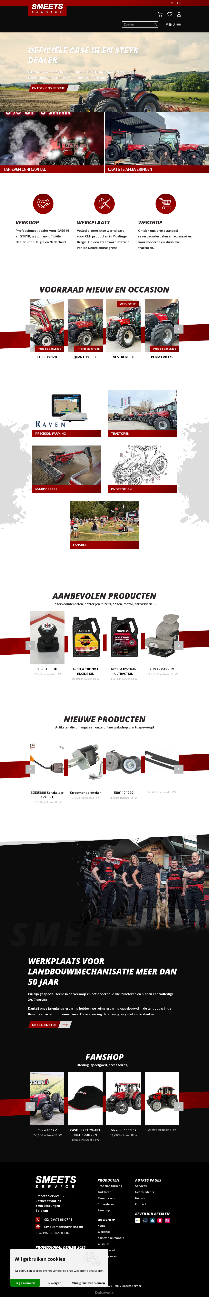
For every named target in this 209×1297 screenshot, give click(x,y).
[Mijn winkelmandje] (160, 14)
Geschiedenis (144, 1192)
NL (172, 3)
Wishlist (103, 1244)
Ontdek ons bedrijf (48, 88)
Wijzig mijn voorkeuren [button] (88, 1283)
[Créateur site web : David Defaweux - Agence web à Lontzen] (104, 1294)
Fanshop (104, 1210)
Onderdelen (106, 1204)
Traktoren (104, 1192)
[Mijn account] (179, 14)
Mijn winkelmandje (111, 1237)
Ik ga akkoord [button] (25, 1283)
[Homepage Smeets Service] (47, 8)
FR (178, 3)
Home (101, 1225)
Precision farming (110, 1185)
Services (141, 1185)
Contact (140, 1204)
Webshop (104, 1231)
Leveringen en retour (107, 1258)
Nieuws (140, 1198)
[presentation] (30, 329)
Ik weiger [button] (54, 1283)
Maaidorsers (107, 1198)
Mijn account (106, 1250)
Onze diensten (44, 1025)
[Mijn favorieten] (169, 14)
